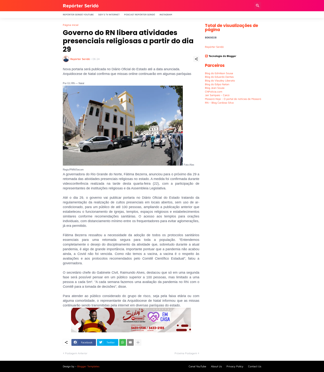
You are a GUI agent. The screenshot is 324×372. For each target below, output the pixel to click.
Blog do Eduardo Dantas (219, 76)
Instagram (166, 14)
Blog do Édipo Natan (217, 84)
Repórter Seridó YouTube (78, 14)
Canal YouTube (197, 366)
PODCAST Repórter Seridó (139, 14)
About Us (216, 366)
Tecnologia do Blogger (222, 56)
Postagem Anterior (76, 353)
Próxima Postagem (186, 353)
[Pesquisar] (257, 5)
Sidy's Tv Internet (109, 14)
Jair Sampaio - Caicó (217, 95)
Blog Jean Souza (214, 87)
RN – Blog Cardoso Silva (219, 102)
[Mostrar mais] (138, 342)
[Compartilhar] (196, 59)
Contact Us (254, 366)
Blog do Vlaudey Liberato (220, 80)
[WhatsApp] (122, 342)
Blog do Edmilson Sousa (219, 73)
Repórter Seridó (81, 5)
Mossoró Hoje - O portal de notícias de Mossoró (233, 98)
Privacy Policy (234, 366)
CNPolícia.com (213, 91)
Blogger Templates (88, 366)
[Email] (130, 342)
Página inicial (70, 25)
